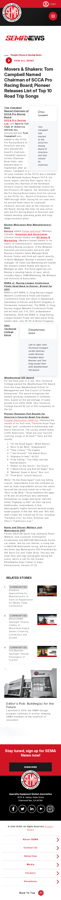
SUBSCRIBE (30, 767)
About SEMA (30, 839)
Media (30, 864)
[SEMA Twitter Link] (21, 809)
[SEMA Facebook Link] (12, 809)
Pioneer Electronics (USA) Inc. (21, 420)
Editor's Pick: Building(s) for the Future (30, 705)
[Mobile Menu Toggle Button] (53, 16)
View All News (23, 60)
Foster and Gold (31, 231)
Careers (30, 873)
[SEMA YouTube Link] (40, 809)
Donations (30, 881)
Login (52, 3)
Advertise (30, 856)
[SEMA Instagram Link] (49, 809)
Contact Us (31, 847)
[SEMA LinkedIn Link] (30, 809)
